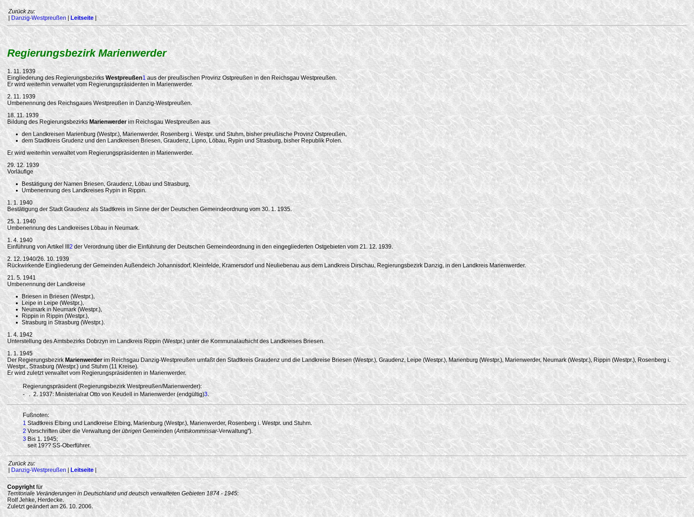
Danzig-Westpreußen (38, 18)
